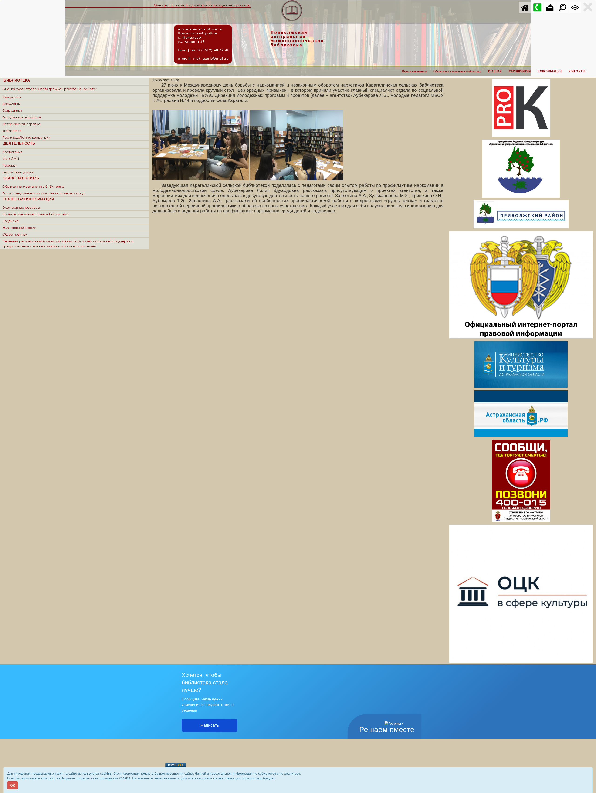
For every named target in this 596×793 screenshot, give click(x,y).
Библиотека (12, 130)
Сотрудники (12, 110)
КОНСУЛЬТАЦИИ (550, 71)
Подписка (10, 221)
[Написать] (550, 7)
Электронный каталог (19, 227)
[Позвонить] (537, 7)
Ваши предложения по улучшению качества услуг (43, 193)
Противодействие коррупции (26, 137)
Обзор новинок (14, 234)
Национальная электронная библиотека (35, 214)
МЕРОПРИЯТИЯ (520, 71)
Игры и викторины (414, 71)
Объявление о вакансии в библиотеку (457, 71)
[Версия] (575, 7)
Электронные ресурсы (21, 207)
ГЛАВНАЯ (495, 71)
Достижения (12, 152)
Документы (11, 103)
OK (12, 785)
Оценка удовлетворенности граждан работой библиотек (49, 89)
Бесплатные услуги (18, 172)
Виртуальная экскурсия (21, 117)
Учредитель (11, 97)
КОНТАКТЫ (577, 71)
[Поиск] (562, 7)
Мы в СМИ (10, 158)
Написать (209, 725)
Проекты (9, 165)
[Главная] (525, 7)
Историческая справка (21, 124)
